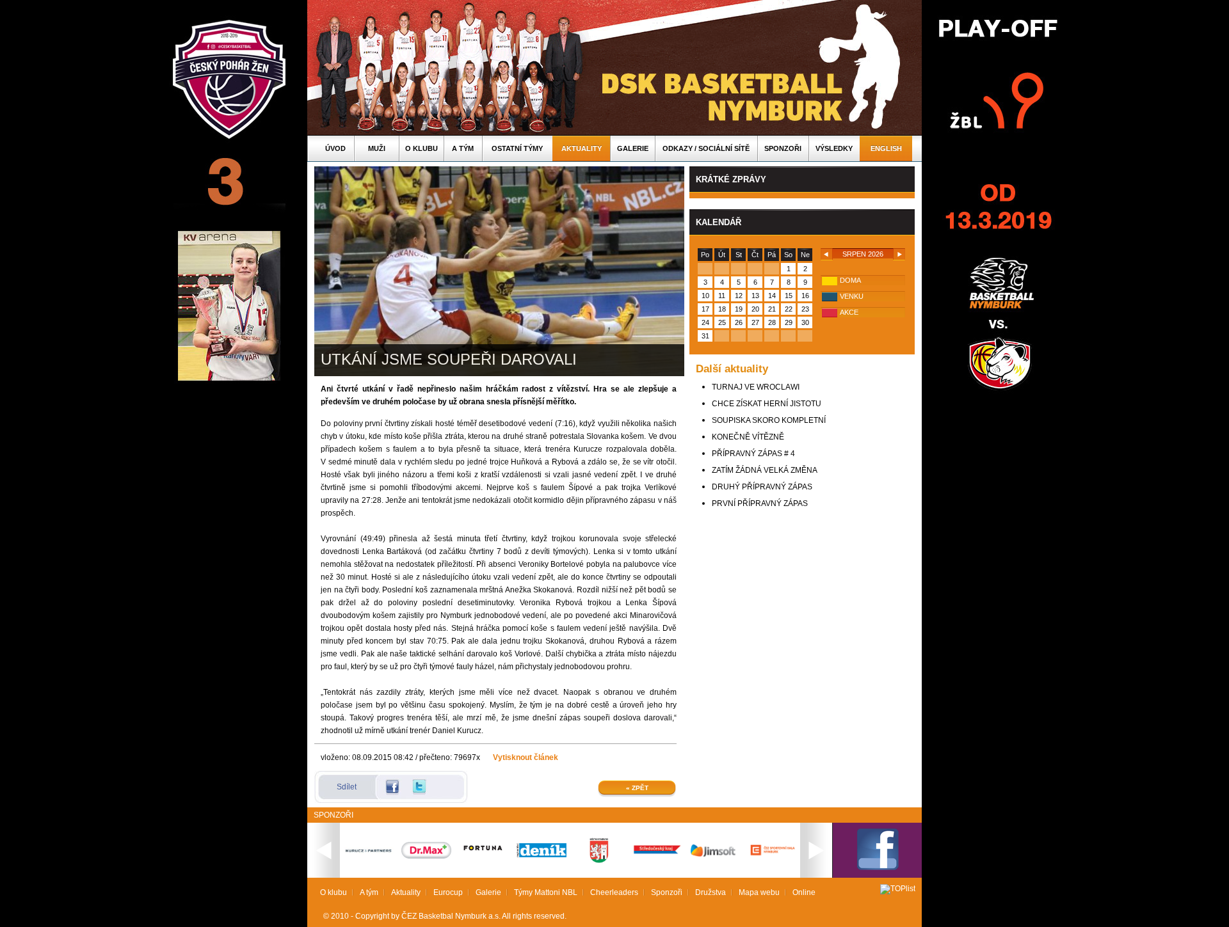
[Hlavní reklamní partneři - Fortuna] (484, 856)
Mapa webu (759, 892)
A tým (463, 148)
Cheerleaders (614, 892)
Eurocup (448, 892)
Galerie (632, 148)
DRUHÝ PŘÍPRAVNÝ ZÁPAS (762, 486)
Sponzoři (782, 148)
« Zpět (637, 787)
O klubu (421, 148)
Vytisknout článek (525, 757)
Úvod (335, 148)
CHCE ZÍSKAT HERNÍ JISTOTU (766, 403)
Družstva (710, 892)
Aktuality (581, 148)
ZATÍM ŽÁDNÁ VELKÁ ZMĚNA (764, 470)
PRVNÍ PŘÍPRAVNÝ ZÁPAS (760, 503)
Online (803, 892)
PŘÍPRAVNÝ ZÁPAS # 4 (753, 453)
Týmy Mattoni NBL (545, 892)
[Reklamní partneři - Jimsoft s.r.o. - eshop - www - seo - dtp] (714, 856)
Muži (376, 148)
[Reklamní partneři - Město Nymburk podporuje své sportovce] (599, 860)
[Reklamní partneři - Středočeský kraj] (657, 855)
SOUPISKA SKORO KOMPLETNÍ (769, 420)
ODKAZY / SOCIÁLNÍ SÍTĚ (706, 148)
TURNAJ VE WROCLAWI (755, 387)
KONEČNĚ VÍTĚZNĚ (748, 436)
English (886, 148)
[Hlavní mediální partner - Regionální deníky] (541, 854)
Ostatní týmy (517, 148)
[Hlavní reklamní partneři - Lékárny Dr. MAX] (426, 856)
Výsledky (834, 148)
